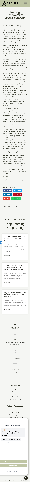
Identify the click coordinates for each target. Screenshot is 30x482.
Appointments (15, 369)
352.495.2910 (15, 359)
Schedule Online (15, 373)
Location (15, 339)
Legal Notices (22, 480)
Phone (15, 355)
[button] (7, 190)
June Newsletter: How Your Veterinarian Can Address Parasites (14, 239)
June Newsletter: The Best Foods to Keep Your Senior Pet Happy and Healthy (14, 267)
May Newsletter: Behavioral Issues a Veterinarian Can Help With (15, 295)
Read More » (7, 255)
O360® (12, 478)
